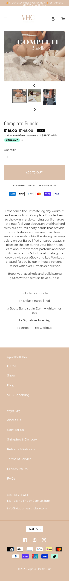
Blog (10, 385)
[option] (19, 96)
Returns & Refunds (21, 449)
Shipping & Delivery (22, 439)
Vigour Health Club (39, 569)
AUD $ (33, 529)
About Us (14, 420)
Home (11, 366)
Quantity (10, 150)
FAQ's (11, 478)
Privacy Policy (17, 469)
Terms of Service (19, 459)
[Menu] (5, 18)
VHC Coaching (18, 395)
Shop (11, 375)
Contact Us (15, 430)
